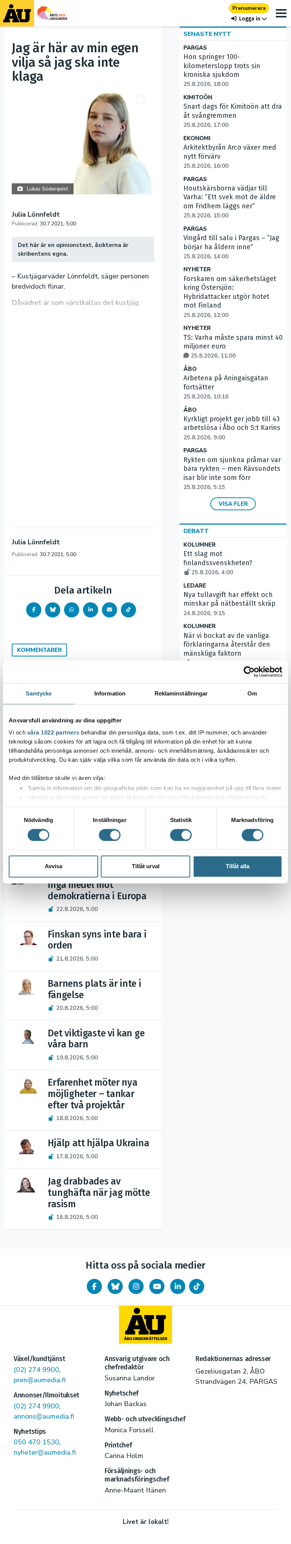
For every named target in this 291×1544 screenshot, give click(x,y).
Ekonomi (196, 138)
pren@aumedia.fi (40, 1380)
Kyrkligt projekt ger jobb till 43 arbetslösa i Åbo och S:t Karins (231, 428)
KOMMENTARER (39, 650)
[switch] (109, 835)
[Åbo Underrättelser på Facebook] (94, 1286)
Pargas (195, 48)
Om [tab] (252, 693)
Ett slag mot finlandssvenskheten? (217, 563)
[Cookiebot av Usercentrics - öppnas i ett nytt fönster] (249, 671)
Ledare (194, 585)
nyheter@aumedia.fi (45, 1452)
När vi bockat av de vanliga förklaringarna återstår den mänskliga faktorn (226, 649)
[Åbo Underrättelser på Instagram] (136, 1286)
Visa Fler (233, 504)
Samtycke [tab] (39, 693)
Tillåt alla (237, 866)
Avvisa (53, 866)
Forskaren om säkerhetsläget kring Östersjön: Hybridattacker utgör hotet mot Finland (229, 297)
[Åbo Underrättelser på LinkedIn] (177, 1286)
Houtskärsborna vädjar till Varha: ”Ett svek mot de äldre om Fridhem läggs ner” (229, 201)
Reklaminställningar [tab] (181, 693)
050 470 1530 (36, 1442)
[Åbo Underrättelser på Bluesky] (115, 1286)
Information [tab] (109, 693)
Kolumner (199, 545)
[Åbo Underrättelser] (145, 1325)
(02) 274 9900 (36, 1369)
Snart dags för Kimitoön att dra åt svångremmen (232, 115)
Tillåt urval (146, 866)
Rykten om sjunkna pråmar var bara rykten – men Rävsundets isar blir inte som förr (232, 473)
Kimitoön (197, 97)
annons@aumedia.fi (44, 1416)
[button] (249, 18)
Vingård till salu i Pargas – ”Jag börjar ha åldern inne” (231, 247)
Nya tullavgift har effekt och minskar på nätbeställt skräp (229, 604)
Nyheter (197, 269)
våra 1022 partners (53, 732)
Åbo (190, 369)
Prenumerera (249, 8)
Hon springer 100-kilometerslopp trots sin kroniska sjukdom (221, 70)
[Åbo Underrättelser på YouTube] (156, 1286)
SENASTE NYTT (207, 34)
